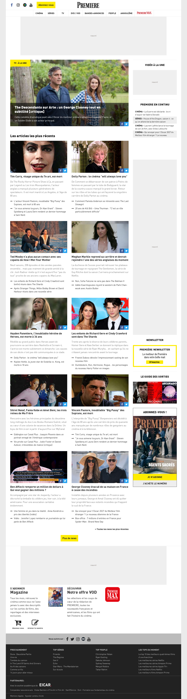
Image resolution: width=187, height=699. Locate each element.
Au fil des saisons (18, 666)
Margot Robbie (102, 666)
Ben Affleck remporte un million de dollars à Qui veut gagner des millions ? (36, 488)
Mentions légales (17, 696)
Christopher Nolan (104, 654)
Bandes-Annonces (94, 13)
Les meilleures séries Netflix (151, 660)
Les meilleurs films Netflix (150, 669)
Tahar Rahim (101, 669)
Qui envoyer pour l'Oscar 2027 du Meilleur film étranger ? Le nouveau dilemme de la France (154, 134)
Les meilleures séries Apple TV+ (152, 666)
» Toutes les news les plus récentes (112, 529)
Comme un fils (16, 669)
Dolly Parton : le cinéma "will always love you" (99, 176)
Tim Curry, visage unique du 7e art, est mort (36, 176)
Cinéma (39, 13)
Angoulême (126, 13)
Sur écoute (58, 669)
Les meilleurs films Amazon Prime (153, 672)
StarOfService (71, 690)
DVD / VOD (75, 13)
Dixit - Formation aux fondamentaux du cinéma (96, 690)
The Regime (58, 657)
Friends (56, 654)
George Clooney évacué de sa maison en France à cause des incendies (100, 488)
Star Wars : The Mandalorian (65, 666)
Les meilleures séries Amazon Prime (154, 663)
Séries (51, 13)
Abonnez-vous (46, 5)
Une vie (13, 657)
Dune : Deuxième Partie (20, 654)
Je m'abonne (154, 477)
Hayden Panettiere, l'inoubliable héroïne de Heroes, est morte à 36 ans (36, 335)
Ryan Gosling (101, 657)
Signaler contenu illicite (34, 696)
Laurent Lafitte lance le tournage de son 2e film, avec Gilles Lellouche (154, 127)
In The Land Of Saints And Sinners (25, 663)
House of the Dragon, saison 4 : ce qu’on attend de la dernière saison (154, 120)
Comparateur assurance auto (21, 690)
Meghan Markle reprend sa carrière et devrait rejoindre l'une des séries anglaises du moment (100, 258)
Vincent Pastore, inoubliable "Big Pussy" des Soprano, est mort (98, 412)
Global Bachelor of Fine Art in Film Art (49, 690)
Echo (55, 663)
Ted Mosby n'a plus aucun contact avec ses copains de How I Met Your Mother (35, 258)
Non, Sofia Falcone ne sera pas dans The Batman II (99, 281)
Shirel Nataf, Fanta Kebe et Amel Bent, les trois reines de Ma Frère (38, 412)
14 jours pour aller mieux (21, 672)
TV (63, 13)
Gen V (55, 660)
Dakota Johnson (103, 660)
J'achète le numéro (155, 483)
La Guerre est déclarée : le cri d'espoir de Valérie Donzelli (153, 113)
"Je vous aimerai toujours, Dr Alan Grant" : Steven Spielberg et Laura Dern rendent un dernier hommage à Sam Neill (40, 211)
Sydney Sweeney (103, 663)
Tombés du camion (18, 660)
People (112, 13)
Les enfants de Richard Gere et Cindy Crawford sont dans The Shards (99, 335)
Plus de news (69, 538)
